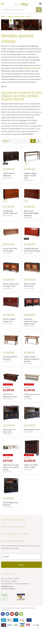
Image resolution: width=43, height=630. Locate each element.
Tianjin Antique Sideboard (8, 174)
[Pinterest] (12, 613)
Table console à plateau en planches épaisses (31, 359)
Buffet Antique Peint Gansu (30, 284)
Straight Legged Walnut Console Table (30, 175)
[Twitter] (7, 613)
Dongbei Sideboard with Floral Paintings (32, 249)
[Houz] (21, 613)
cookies (7, 610)
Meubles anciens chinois (16, 16)
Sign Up (21, 564)
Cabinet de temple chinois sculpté (31, 466)
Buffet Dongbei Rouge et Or (9, 320)
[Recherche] (39, 9)
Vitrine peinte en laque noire (9, 430)
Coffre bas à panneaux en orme (10, 395)
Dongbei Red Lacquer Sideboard (10, 212)
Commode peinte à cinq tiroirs (10, 357)
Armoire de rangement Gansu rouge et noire (31, 321)
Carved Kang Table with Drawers (10, 249)
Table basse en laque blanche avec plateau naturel (11, 467)
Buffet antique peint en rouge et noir (11, 284)
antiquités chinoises (31, 68)
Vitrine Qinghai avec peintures (10, 503)
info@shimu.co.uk (7, 586)
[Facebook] (2, 613)
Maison (3, 16)
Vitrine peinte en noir (32, 429)
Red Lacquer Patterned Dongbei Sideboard (31, 213)
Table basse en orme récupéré (32, 395)
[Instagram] (16, 613)
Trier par (6, 141)
